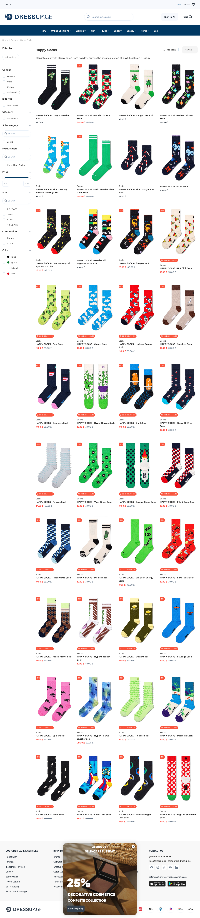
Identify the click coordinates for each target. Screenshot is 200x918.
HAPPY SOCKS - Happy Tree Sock (136, 115)
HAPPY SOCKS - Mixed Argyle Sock (54, 656)
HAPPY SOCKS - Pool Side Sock (176, 735)
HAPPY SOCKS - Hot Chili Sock (176, 268)
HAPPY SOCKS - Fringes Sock (51, 502)
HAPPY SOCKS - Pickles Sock (92, 577)
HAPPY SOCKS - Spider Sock (50, 735)
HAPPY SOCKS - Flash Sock (50, 814)
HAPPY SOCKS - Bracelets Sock (52, 423)
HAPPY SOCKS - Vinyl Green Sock (94, 502)
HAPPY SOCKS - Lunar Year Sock (177, 577)
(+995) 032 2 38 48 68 (160, 856)
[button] (26, 851)
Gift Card (57, 861)
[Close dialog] (133, 846)
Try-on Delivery (13, 881)
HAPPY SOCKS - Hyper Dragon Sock (96, 423)
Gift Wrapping (12, 886)
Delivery (9, 871)
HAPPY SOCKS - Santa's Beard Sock (137, 502)
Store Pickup (12, 876)
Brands (8, 4)
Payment (10, 861)
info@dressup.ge (157, 860)
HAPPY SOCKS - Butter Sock (133, 656)
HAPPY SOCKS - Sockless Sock (176, 344)
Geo (179, 4)
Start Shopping (75, 909)
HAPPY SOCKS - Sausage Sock (176, 656)
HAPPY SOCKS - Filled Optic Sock (177, 502)
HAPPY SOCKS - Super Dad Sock (94, 814)
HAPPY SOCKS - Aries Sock (174, 186)
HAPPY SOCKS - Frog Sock (49, 344)
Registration (11, 856)
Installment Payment (15, 866)
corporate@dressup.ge (179, 860)
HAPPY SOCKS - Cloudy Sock (92, 344)
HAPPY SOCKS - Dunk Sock (133, 423)
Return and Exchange (16, 891)
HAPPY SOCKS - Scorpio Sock (134, 263)
